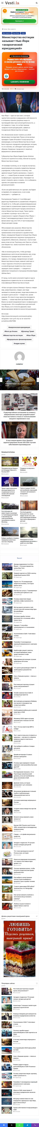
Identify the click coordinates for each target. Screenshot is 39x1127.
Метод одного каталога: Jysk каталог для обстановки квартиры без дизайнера (25, 609)
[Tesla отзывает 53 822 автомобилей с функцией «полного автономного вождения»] (28, 481)
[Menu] (2, 3)
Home (5, 29)
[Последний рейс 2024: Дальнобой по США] (7, 1050)
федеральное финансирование (20, 339)
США (23, 33)
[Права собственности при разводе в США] (7, 1110)
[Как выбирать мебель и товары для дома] (7, 748)
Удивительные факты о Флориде (17, 384)
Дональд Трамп (28, 331)
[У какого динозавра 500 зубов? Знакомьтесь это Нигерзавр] (7, 889)
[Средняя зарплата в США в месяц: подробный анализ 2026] (7, 575)
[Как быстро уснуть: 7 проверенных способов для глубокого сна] (7, 593)
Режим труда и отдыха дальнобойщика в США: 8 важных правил (24, 1066)
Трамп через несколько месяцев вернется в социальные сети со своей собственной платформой (9, 492)
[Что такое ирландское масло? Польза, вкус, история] (7, 853)
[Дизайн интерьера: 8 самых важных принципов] (7, 757)
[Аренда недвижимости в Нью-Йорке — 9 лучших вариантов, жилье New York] (7, 566)
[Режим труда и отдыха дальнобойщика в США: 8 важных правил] (7, 1067)
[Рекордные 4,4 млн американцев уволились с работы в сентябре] (28, 532)
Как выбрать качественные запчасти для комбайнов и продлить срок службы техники (24, 879)
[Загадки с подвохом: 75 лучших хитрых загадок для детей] (7, 845)
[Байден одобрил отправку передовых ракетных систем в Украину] (10, 531)
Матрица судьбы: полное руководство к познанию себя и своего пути (24, 618)
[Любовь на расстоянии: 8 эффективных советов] (7, 906)
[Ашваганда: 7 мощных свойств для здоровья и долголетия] (7, 1008)
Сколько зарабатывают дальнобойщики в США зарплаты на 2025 (25, 1032)
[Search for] (37, 3)
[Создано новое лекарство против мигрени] (7, 811)
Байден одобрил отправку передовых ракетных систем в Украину (10, 539)
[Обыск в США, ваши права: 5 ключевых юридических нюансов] (7, 1092)
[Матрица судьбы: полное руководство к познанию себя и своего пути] (7, 618)
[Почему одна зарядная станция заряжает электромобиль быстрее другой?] (7, 765)
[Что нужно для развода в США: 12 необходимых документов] (7, 670)
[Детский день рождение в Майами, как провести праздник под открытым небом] (7, 703)
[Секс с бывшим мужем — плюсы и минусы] (7, 678)
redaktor (19, 364)
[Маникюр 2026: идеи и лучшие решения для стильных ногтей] (7, 721)
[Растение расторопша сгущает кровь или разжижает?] (7, 687)
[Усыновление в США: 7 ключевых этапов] (7, 636)
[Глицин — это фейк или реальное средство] (7, 836)
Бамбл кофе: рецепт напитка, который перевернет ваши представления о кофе (23, 652)
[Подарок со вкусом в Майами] (28, 461)
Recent (19, 558)
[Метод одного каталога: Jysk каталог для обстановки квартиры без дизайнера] (7, 609)
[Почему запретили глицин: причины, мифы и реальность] (7, 601)
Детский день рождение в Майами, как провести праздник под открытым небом (25, 703)
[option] (19, 380)
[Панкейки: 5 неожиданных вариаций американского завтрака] (7, 644)
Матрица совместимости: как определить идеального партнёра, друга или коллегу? (24, 1100)
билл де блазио (11, 331)
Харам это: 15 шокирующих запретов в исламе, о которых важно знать (24, 583)
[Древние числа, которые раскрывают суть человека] (7, 785)
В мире (8, 379)
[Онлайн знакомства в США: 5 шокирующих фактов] (7, 695)
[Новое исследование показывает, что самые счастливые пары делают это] (7, 862)
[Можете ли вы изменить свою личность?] (7, 819)
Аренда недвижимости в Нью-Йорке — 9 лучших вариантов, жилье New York (24, 566)
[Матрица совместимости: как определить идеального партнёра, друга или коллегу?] (7, 1101)
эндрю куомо (20, 343)
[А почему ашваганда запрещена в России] (7, 802)
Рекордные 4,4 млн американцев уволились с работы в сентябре (28, 541)
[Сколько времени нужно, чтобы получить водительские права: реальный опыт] (7, 871)
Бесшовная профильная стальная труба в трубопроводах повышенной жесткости (25, 793)
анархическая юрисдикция (19, 327)
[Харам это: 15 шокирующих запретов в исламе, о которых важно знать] (7, 584)
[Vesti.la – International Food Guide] (12, 2)
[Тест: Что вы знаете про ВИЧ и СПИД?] (7, 729)
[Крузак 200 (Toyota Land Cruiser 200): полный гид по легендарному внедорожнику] (7, 827)
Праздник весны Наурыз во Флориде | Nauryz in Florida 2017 (10, 470)
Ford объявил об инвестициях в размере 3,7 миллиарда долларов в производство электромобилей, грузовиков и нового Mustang (10, 516)
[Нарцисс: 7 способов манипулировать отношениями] (7, 627)
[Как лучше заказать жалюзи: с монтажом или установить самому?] (7, 897)
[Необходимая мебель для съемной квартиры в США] (7, 712)
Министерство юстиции (13, 335)
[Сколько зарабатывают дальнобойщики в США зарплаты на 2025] (7, 1033)
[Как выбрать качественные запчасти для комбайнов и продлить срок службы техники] (7, 880)
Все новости (12, 29)
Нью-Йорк (16, 33)
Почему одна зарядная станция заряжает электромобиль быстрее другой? (25, 765)
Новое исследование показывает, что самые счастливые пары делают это (25, 861)
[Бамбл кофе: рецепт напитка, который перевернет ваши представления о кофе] (7, 652)
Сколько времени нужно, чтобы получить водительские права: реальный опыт (24, 870)
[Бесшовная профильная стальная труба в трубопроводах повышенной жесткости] (7, 793)
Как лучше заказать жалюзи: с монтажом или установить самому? (24, 896)
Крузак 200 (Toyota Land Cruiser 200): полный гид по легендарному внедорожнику (25, 827)
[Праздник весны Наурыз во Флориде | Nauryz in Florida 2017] (10, 461)
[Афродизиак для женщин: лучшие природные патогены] (7, 661)
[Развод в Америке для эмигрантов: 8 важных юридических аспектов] (7, 1016)
